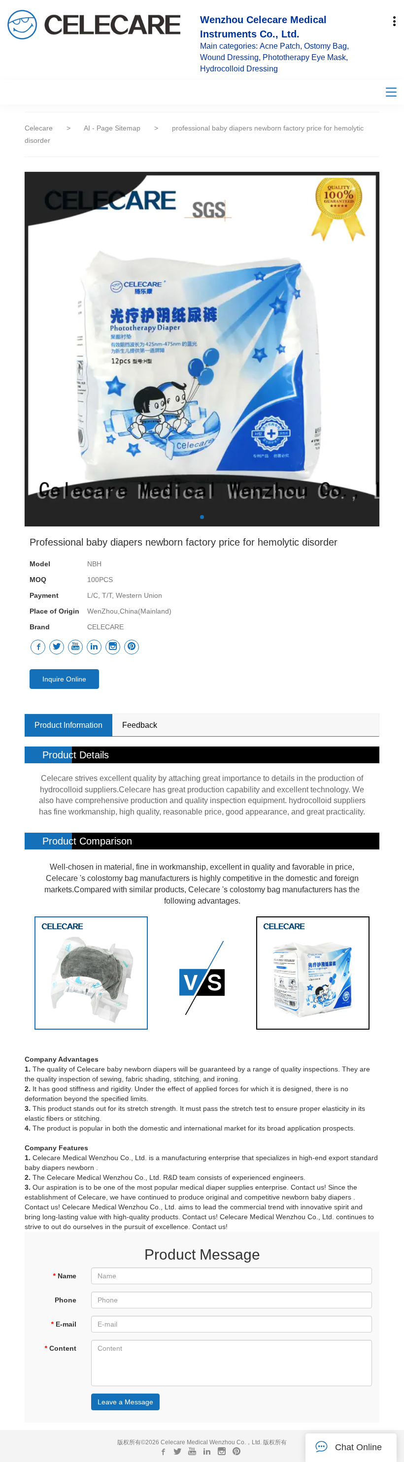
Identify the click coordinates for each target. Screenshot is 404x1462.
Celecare (39, 128)
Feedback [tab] (139, 725)
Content (60, 1348)
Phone (65, 1300)
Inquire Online (64, 679)
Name (64, 1276)
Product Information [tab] (68, 725)
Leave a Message (125, 1402)
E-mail (63, 1324)
